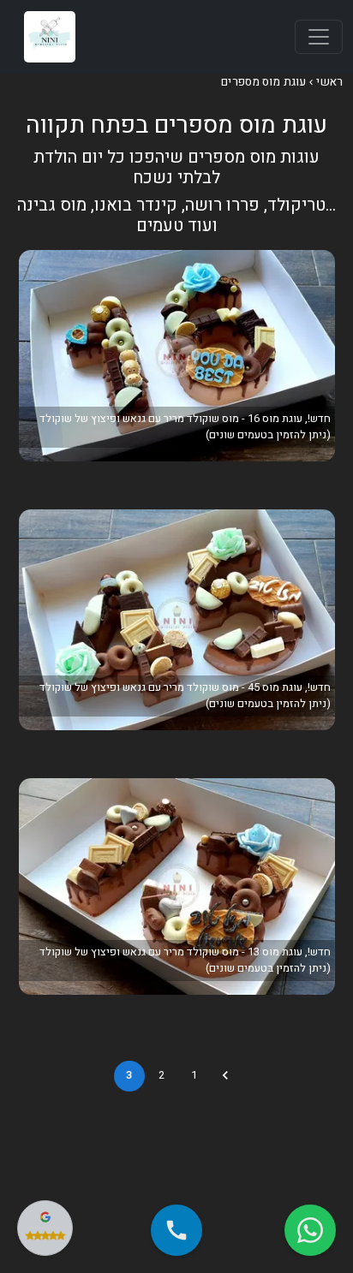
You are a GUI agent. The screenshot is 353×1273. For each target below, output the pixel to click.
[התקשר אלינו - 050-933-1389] (176, 1230)
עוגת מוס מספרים (263, 82)
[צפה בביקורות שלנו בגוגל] (45, 1228)
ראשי (329, 82)
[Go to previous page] (225, 1075)
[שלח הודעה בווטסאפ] (310, 1230)
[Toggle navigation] (319, 37)
